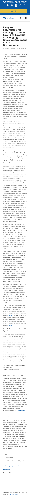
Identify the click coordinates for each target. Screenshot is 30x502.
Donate (13, 11)
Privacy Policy (14, 494)
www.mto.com (20, 410)
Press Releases (21, 48)
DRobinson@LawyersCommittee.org (13, 466)
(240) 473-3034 (7, 469)
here (10, 315)
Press (6, 48)
